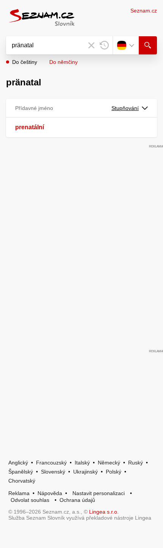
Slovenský (53, 472)
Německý (109, 463)
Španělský (20, 472)
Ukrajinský (85, 472)
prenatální (29, 127)
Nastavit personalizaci (98, 493)
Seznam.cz (143, 11)
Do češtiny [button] (24, 62)
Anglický (18, 463)
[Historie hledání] (104, 45)
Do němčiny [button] (63, 62)
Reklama (19, 493)
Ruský (135, 463)
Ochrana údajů (77, 500)
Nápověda (50, 493)
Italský (82, 463)
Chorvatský (21, 481)
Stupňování (125, 108)
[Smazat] (91, 45)
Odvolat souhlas (30, 500)
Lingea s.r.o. (104, 512)
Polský (113, 472)
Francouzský (51, 463)
